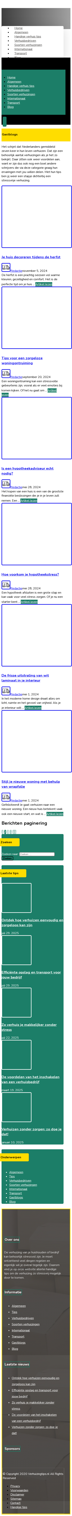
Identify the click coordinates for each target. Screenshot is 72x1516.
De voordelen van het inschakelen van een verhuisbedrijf (31, 1079)
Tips (12, 1176)
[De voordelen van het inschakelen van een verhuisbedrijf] (16, 1069)
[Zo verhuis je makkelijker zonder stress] (16, 1016)
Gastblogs (16, 1197)
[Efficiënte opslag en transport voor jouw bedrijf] (16, 964)
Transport (15, 1193)
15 (14, 832)
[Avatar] (6, 271)
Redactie (16, 271)
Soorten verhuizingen (23, 1185)
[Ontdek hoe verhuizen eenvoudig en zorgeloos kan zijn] (16, 912)
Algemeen (16, 1172)
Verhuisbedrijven (20, 1181)
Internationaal (18, 1189)
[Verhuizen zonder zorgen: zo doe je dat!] (16, 1121)
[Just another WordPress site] (21, 16)
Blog (12, 1202)
